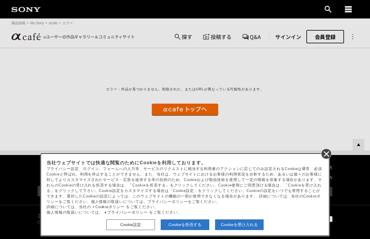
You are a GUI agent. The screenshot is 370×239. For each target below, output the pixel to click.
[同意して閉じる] (326, 153)
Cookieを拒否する (185, 224)
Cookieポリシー (110, 207)
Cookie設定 (130, 224)
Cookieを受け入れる (239, 224)
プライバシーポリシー (127, 212)
